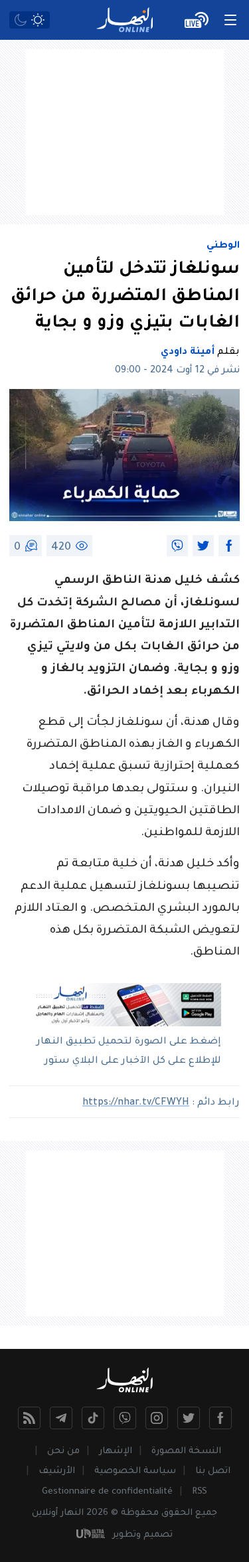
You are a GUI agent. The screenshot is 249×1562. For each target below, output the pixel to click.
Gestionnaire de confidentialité (107, 1492)
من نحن (63, 1451)
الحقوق (177, 1513)
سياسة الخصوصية (135, 1471)
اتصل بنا (212, 1471)
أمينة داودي (187, 352)
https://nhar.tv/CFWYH (135, 1103)
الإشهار (115, 1451)
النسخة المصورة (186, 1451)
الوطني (223, 246)
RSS (199, 1492)
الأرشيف (57, 1471)
